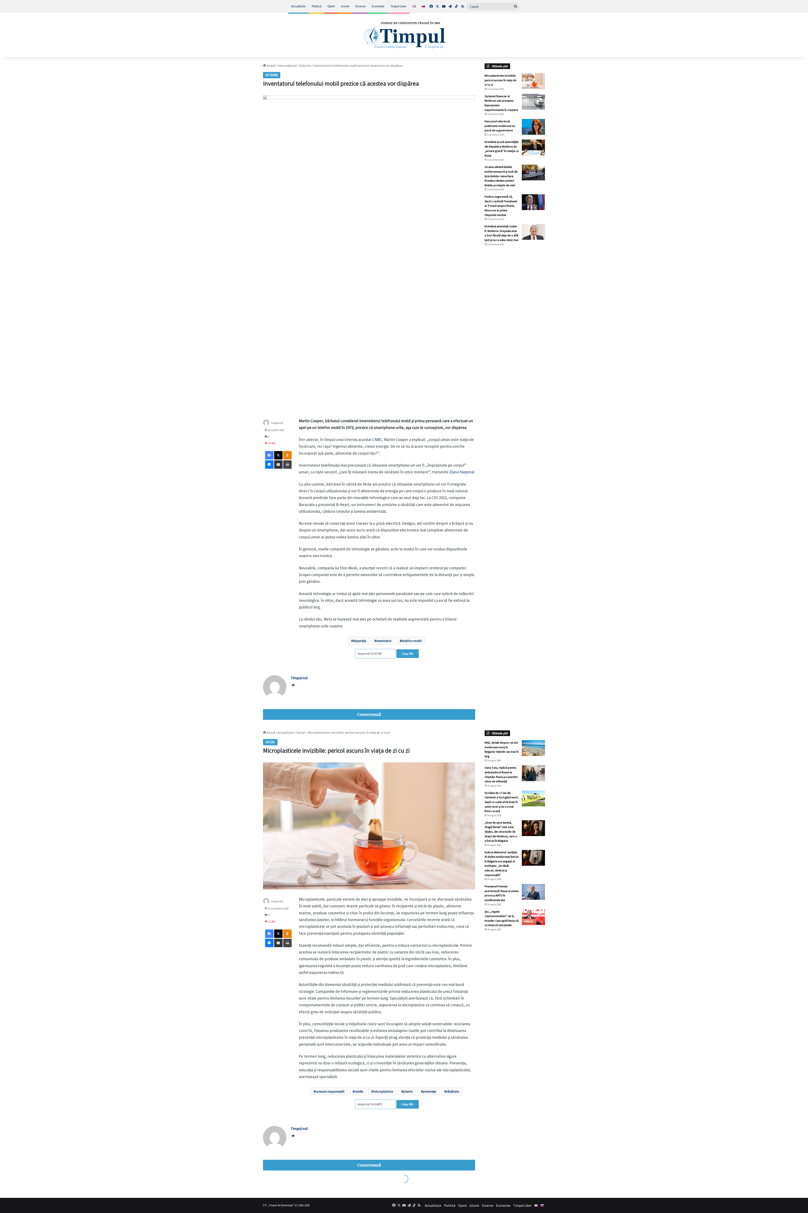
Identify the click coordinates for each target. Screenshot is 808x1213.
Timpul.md (277, 423)
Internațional (287, 65)
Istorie (345, 6)
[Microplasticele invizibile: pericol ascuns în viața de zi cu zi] (533, 81)
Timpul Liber (398, 6)
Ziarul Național (461, 471)
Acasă (270, 65)
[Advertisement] (515, 320)
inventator (384, 641)
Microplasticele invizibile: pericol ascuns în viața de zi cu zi (500, 80)
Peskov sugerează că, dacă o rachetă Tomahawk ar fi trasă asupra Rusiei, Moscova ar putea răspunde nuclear (501, 206)
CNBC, (377, 439)
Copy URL (407, 653)
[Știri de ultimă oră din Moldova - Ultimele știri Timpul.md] (404, 35)
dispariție (359, 641)
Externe (360, 6)
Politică (317, 6)
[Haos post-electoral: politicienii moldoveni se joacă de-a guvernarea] (533, 127)
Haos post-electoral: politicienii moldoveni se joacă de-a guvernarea (500, 125)
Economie (378, 6)
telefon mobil (411, 641)
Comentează (369, 714)
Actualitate (298, 6)
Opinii (331, 6)
